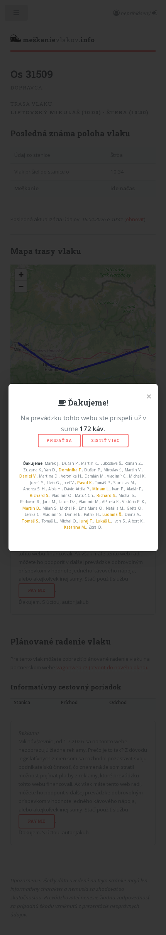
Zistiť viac (105, 440)
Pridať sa (59, 440)
